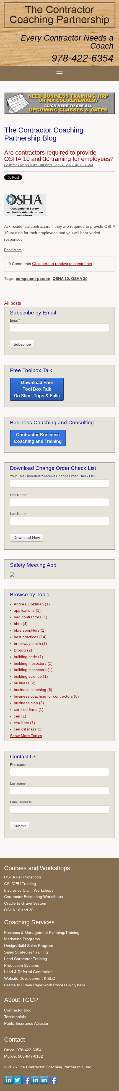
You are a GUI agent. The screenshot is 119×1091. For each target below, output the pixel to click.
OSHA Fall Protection (22, 877)
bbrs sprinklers (30, 630)
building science (31, 676)
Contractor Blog (18, 1010)
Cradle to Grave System (25, 903)
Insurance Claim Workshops (28, 890)
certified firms (28, 709)
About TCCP (21, 999)
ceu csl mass (28, 729)
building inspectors (33, 670)
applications (27, 610)
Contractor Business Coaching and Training (38, 438)
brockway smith (30, 643)
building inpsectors (33, 663)
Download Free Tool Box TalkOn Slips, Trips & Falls (37, 389)
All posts (12, 303)
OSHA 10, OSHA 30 (70, 278)
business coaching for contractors (46, 696)
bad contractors (30, 617)
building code (28, 657)
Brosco (23, 650)
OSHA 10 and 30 (18, 910)
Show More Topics (26, 735)
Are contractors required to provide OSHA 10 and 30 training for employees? (58, 155)
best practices (30, 637)
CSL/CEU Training (20, 883)
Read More (13, 250)
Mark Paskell (29, 165)
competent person (33, 278)
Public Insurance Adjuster (26, 1023)
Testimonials (15, 1017)
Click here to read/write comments (62, 263)
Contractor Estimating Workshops (33, 896)
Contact (14, 1039)
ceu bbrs (24, 723)
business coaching (33, 689)
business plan (29, 703)
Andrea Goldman (32, 604)
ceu (20, 716)
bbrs (21, 623)
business (24, 683)
